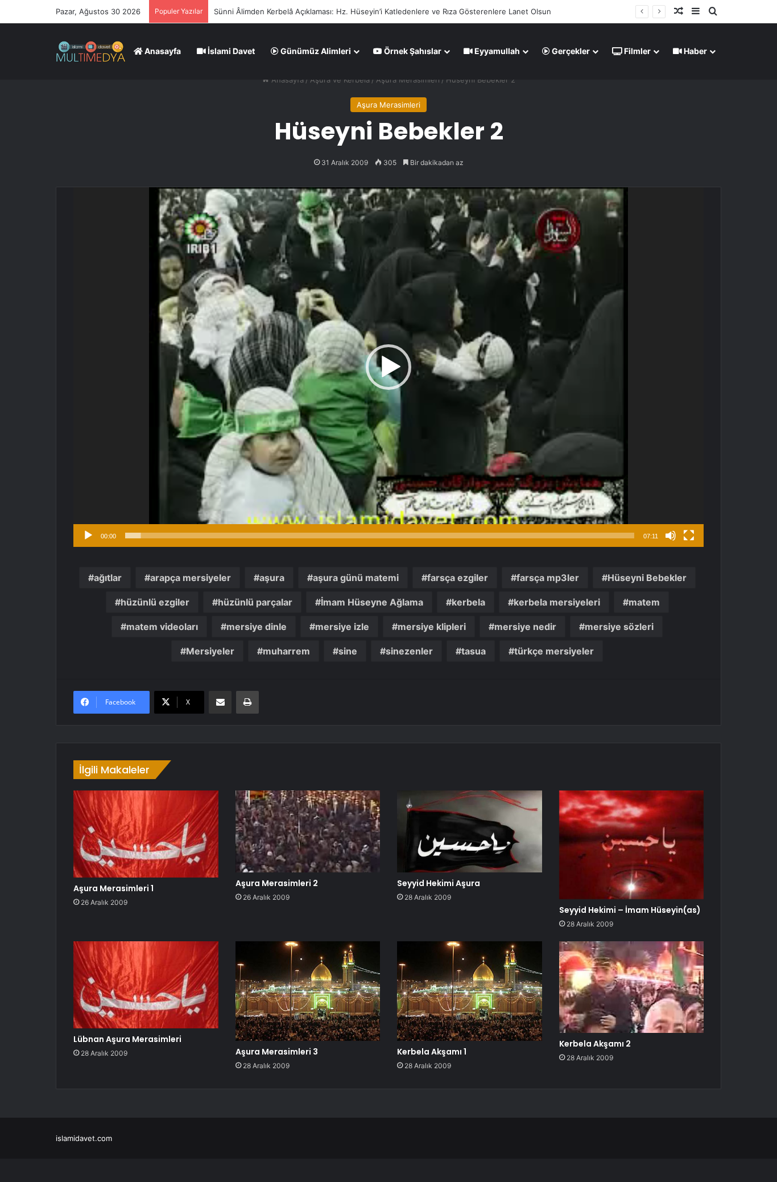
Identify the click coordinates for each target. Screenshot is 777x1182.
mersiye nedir (525, 626)
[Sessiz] (670, 535)
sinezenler (409, 651)
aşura (271, 577)
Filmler (636, 51)
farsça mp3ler (547, 577)
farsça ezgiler (457, 577)
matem (644, 602)
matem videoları (162, 626)
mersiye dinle (256, 626)
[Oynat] (88, 535)
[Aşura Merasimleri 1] (145, 834)
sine (347, 651)
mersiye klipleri (432, 626)
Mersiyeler (210, 651)
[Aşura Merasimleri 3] (308, 990)
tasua (473, 651)
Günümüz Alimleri (315, 51)
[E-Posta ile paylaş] (220, 702)
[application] (388, 367)
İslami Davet (230, 51)
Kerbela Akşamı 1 (431, 1051)
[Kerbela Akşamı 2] (631, 986)
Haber (694, 51)
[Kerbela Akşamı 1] (469, 990)
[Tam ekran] (689, 535)
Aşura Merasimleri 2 (276, 883)
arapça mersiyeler (190, 577)
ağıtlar (108, 577)
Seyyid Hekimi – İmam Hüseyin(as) (630, 910)
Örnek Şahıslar (411, 51)
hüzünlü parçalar (255, 602)
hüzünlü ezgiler (155, 602)
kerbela (468, 602)
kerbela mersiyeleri (557, 602)
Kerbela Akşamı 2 (595, 1043)
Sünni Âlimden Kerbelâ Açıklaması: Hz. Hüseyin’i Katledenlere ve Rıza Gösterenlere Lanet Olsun (382, 11)
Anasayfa (162, 51)
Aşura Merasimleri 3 (276, 1051)
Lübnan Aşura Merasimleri (127, 1039)
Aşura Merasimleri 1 (113, 888)
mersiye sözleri (619, 626)
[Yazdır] (247, 702)
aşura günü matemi (356, 577)
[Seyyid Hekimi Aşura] (469, 831)
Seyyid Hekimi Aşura (438, 883)
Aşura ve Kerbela (340, 79)
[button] (388, 367)
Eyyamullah (496, 51)
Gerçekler (570, 51)
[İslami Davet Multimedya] (91, 51)
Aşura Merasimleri (408, 79)
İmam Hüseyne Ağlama (372, 602)
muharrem (286, 651)
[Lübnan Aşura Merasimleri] (145, 984)
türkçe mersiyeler (554, 651)
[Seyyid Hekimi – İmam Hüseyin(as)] (631, 844)
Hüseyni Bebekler (647, 577)
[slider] (379, 535)
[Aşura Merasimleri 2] (308, 831)
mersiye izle (342, 626)
